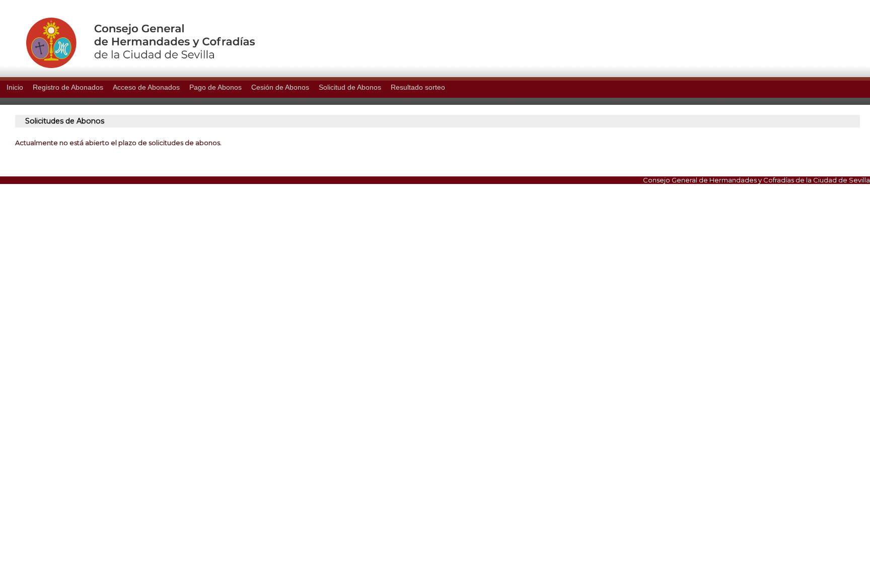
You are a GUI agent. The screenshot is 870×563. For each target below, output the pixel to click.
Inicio (15, 87)
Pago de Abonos (215, 87)
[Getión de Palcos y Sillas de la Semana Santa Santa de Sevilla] (127, 65)
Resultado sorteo (418, 87)
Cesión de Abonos (280, 87)
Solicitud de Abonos (350, 87)
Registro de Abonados (68, 87)
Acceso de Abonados (146, 87)
